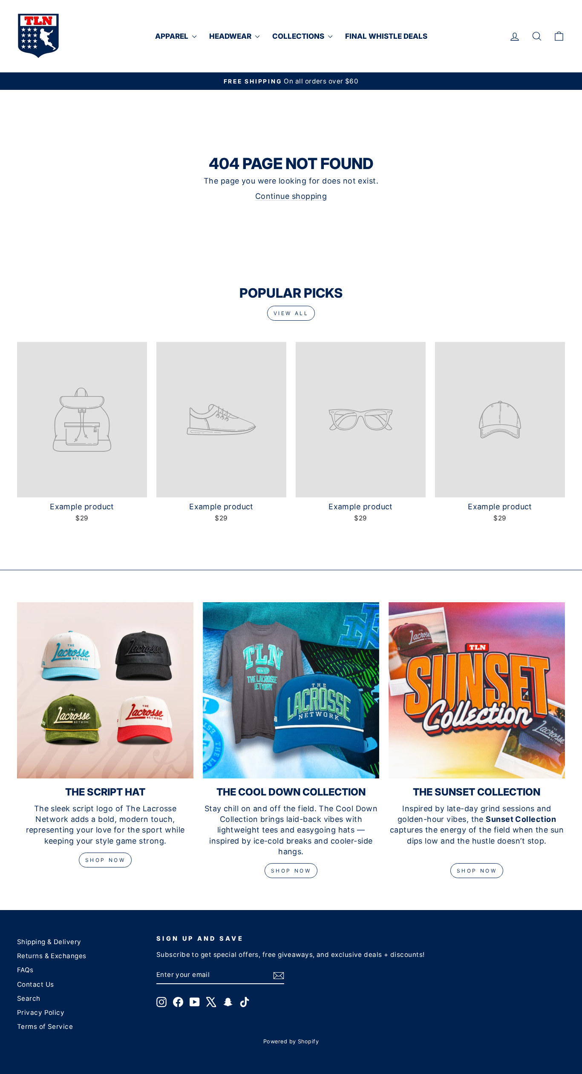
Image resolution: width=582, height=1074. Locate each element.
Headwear (231, 36)
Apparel (172, 36)
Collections (299, 36)
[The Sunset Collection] (477, 690)
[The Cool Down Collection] (291, 690)
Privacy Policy (40, 1012)
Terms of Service (45, 1026)
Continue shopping (291, 196)
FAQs (25, 970)
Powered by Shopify (291, 1041)
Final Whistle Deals (386, 36)
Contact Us (35, 984)
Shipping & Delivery (49, 942)
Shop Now (105, 860)
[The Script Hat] (105, 690)
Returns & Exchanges (51, 956)
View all (291, 313)
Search (28, 998)
